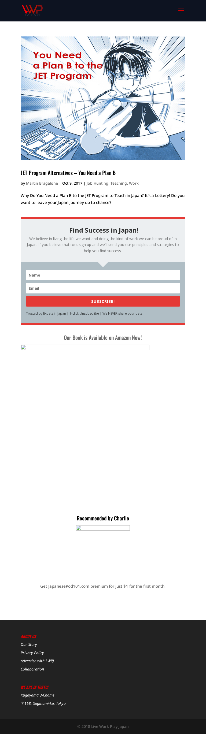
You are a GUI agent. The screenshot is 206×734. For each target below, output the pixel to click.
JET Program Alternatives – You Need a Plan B (68, 173)
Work (134, 183)
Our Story (29, 644)
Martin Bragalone (42, 183)
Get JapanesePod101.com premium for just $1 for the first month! (102, 586)
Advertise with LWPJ (37, 660)
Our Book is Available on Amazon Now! (103, 337)
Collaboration (32, 669)
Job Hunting (97, 183)
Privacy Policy (32, 652)
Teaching (119, 183)
